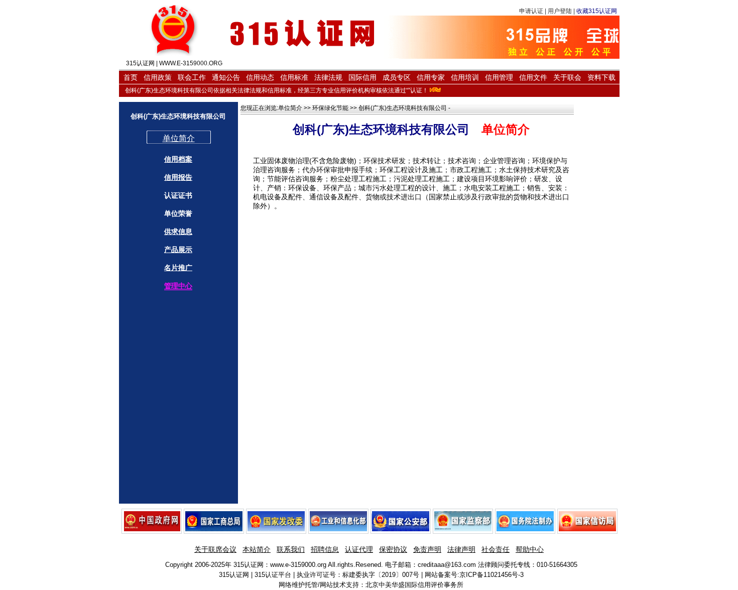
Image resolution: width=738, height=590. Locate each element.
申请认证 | (533, 11)
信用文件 (533, 77)
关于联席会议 (215, 549)
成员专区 (397, 77)
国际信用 (362, 77)
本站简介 (256, 549)
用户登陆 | (562, 11)
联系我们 (291, 549)
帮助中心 (530, 549)
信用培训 (465, 77)
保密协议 (393, 549)
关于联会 (567, 77)
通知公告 (226, 77)
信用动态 (260, 77)
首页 (131, 77)
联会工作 (192, 77)
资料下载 (601, 77)
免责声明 (427, 549)
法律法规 (328, 77)
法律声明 (461, 549)
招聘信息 (325, 549)
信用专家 (431, 77)
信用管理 (499, 77)
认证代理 (359, 549)
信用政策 (158, 77)
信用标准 (294, 77)
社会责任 (495, 549)
